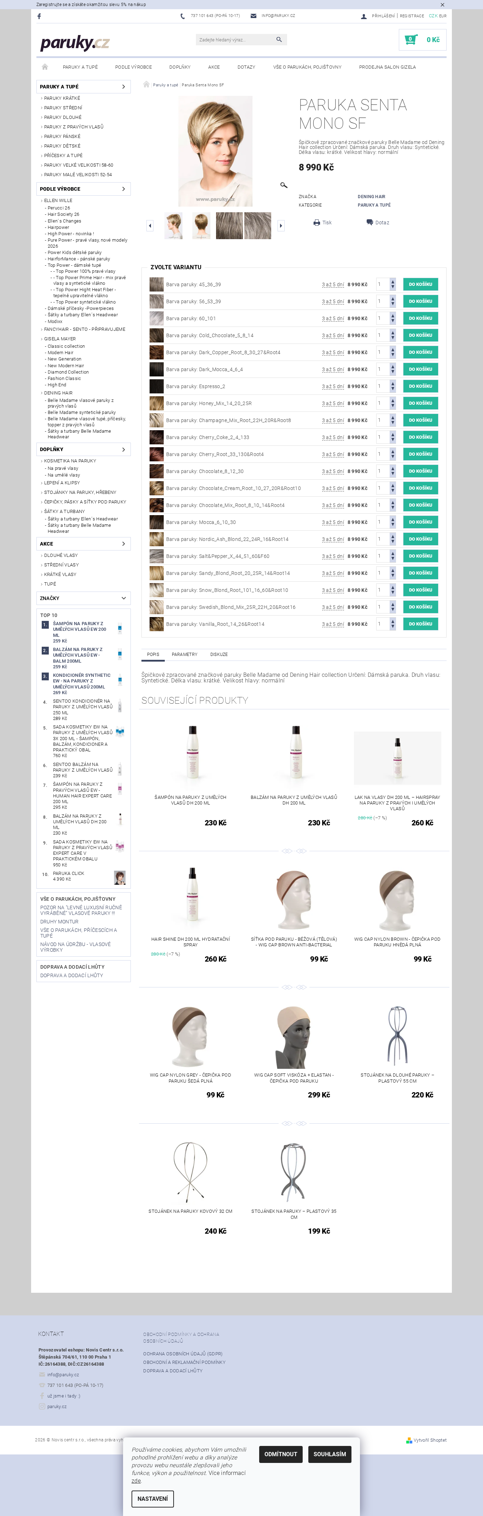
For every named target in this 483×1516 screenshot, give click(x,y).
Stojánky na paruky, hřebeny (80, 492)
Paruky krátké (62, 98)
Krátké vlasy (60, 574)
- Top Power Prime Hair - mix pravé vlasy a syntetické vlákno (89, 280)
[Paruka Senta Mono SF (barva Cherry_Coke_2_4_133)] (157, 436)
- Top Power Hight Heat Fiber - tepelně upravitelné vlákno (84, 292)
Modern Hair (61, 352)
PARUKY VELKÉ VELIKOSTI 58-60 (79, 165)
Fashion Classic (64, 378)
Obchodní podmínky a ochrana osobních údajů (181, 1338)
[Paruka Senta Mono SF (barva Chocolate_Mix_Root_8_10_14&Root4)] (157, 504)
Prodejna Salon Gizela (387, 67)
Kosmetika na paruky (70, 460)
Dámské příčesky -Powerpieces (81, 308)
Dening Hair (58, 393)
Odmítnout (280, 1454)
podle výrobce (133, 67)
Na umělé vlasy (64, 475)
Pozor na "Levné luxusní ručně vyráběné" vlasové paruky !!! (81, 910)
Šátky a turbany (64, 511)
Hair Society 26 (64, 214)
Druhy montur (59, 921)
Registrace (412, 16)
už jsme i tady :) (63, 1396)
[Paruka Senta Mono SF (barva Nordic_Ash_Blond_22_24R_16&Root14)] (157, 538)
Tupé (50, 584)
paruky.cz (57, 1406)
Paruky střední (63, 107)
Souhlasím (330, 1454)
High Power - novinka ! (71, 233)
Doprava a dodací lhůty (72, 967)
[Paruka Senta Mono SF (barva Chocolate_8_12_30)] (157, 470)
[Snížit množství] (393, 287)
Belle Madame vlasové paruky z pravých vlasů (81, 403)
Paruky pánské (62, 136)
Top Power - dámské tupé (74, 265)
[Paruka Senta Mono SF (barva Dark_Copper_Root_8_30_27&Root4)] (157, 351)
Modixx (55, 321)
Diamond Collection (68, 372)
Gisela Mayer (60, 338)
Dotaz (382, 222)
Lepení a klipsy (62, 482)
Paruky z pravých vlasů (74, 126)
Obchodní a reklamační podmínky (184, 1362)
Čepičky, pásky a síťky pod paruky (85, 502)
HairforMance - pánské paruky (79, 258)
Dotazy (247, 67)
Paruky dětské (62, 146)
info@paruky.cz (63, 1374)
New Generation (64, 359)
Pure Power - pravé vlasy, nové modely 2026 (88, 242)
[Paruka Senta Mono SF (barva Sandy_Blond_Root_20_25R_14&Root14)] (157, 572)
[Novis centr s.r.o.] (75, 43)
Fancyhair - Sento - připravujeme (84, 329)
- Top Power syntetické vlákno (84, 302)
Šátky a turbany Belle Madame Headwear (79, 433)
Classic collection (66, 346)
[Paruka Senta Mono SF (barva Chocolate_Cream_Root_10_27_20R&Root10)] (157, 487)
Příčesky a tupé (63, 155)
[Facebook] (40, 16)
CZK (433, 15)
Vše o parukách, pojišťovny (307, 67)
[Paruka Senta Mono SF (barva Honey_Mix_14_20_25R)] (157, 402)
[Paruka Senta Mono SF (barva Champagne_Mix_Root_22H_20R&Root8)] (157, 419)
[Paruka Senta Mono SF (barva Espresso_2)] (157, 385)
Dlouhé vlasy (61, 555)
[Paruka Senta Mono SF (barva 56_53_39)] (157, 301)
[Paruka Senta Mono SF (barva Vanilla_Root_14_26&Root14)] (157, 623)
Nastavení (153, 1498)
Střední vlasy (61, 564)
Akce (214, 67)
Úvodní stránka (45, 67)
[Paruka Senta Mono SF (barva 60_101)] (157, 318)
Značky (50, 598)
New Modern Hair (66, 365)
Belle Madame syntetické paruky (82, 412)
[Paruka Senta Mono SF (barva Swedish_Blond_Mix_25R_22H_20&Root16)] (157, 606)
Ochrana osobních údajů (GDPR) (182, 1353)
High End (57, 384)
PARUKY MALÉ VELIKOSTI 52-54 (78, 174)
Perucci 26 (59, 208)
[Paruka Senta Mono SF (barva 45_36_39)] (157, 284)
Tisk (327, 222)
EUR (443, 16)
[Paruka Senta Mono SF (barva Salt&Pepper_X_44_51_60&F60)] (157, 555)
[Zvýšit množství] (393, 281)
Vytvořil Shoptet (430, 1440)
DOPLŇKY (180, 67)
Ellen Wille (58, 200)
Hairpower (58, 227)
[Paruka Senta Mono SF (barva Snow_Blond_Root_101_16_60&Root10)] (157, 589)
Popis (153, 654)
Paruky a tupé (80, 67)
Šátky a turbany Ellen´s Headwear (83, 314)
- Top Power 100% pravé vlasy (84, 271)
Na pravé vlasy (63, 468)
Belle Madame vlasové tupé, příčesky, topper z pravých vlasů (87, 421)
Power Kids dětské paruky (75, 252)
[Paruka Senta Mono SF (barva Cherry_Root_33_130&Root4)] (157, 453)
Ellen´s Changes (65, 221)
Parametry (184, 654)
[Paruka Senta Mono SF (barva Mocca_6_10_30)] (157, 521)
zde (136, 1480)
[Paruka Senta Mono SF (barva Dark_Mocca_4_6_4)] (157, 368)
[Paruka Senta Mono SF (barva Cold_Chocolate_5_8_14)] (157, 335)
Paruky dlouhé (62, 117)
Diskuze (219, 654)
